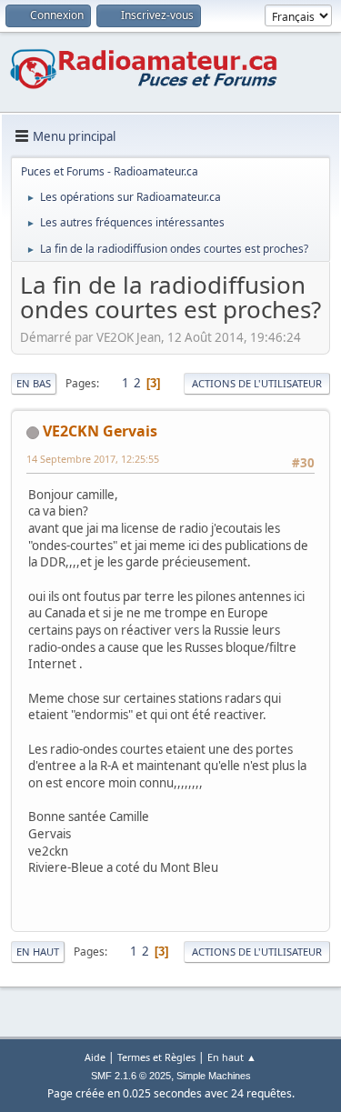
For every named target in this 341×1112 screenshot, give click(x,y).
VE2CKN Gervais (100, 431)
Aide (95, 1057)
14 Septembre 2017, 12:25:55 (92, 459)
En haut (37, 951)
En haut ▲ (231, 1057)
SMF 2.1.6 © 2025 (131, 1075)
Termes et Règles (156, 1057)
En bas (33, 383)
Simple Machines (213, 1075)
